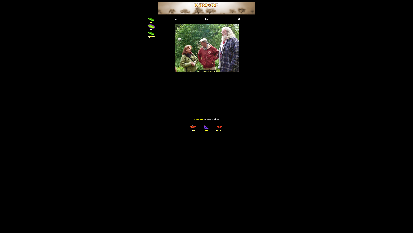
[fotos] (151, 27)
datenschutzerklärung (211, 119)
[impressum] (151, 34)
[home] (151, 20)
